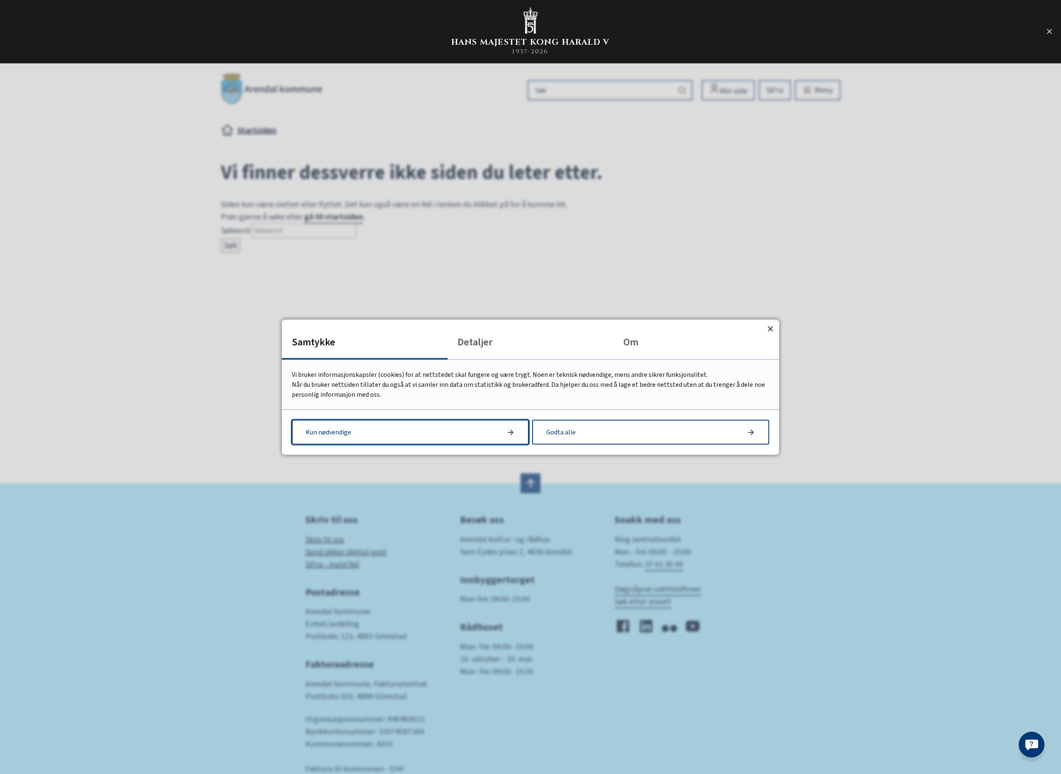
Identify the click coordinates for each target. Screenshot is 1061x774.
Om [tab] (630, 342)
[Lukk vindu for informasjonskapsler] (770, 328)
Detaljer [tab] (475, 342)
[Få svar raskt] (1031, 744)
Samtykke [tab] (313, 342)
